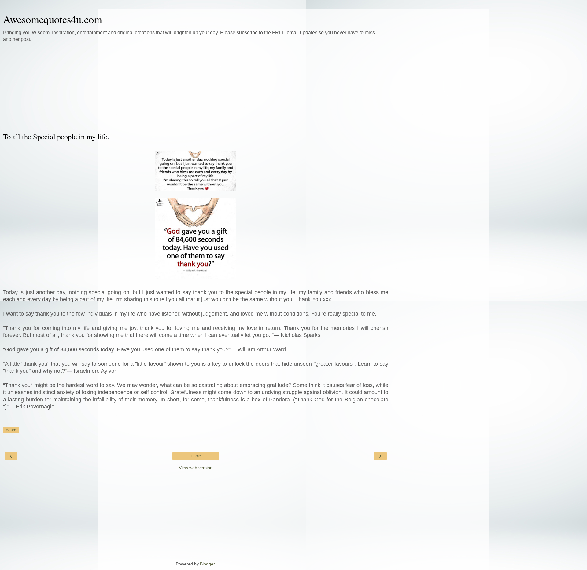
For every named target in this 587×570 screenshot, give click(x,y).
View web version (195, 467)
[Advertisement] (195, 87)
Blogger (207, 563)
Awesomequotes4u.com (52, 19)
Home (196, 456)
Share (11, 430)
